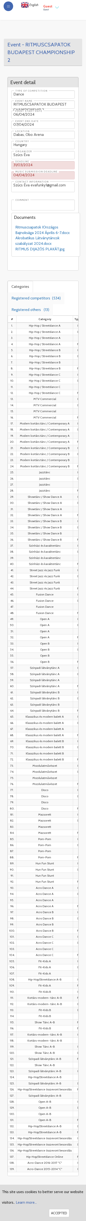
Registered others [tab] (30, 309)
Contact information (32, 182)
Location (22, 131)
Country (22, 141)
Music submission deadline (36, 172)
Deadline (22, 161)
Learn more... (26, 1202)
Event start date (28, 111)
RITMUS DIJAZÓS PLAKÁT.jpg (39, 249)
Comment (22, 200)
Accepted (59, 1213)
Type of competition (31, 91)
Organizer (23, 151)
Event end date (27, 121)
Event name (23, 101)
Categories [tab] (20, 286)
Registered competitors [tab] (36, 298)
